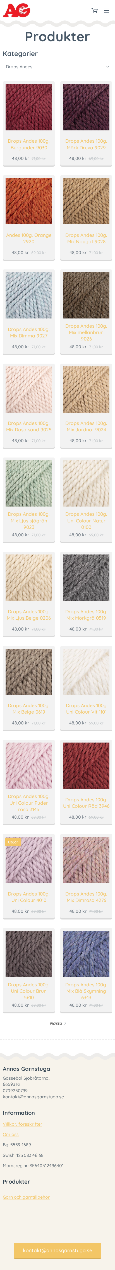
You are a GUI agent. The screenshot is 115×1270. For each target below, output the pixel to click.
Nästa (56, 1023)
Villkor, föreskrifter (22, 1124)
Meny (106, 10)
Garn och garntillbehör (26, 1197)
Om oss (11, 1134)
